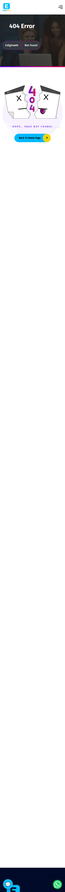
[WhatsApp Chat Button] (57, 884)
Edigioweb (11, 45)
